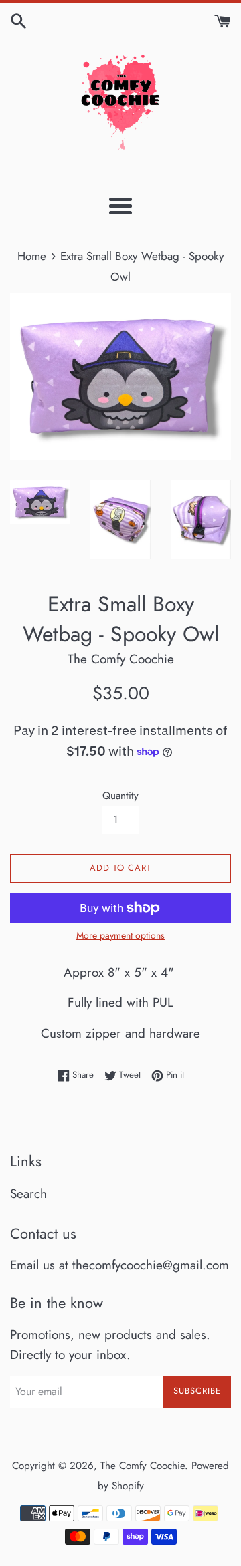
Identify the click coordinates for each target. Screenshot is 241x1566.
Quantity (120, 795)
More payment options (120, 935)
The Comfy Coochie (142, 1465)
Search (28, 1194)
